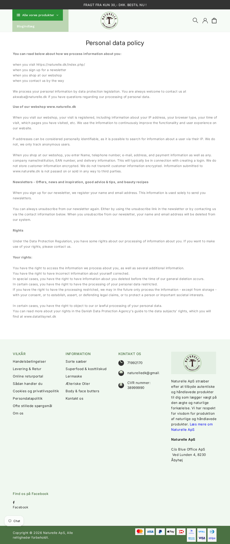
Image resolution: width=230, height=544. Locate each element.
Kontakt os (74, 398)
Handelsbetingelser (29, 361)
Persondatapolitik (28, 398)
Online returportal (28, 376)
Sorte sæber (76, 361)
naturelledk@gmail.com (147, 373)
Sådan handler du (27, 383)
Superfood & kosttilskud (86, 369)
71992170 (135, 363)
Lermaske (74, 376)
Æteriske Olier (78, 383)
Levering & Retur (27, 369)
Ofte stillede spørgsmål (32, 406)
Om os (18, 413)
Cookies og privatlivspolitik (36, 391)
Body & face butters (83, 391)
